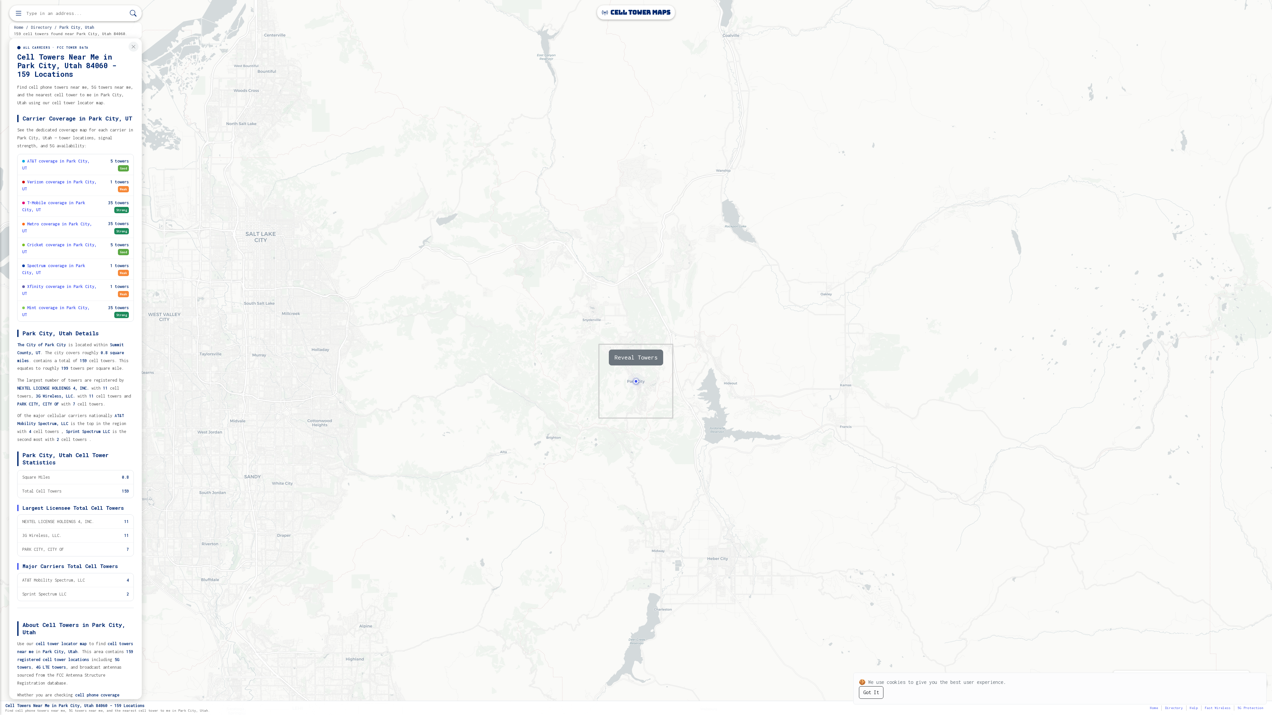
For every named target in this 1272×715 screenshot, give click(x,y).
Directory (41, 27)
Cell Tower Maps (639, 12)
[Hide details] (133, 47)
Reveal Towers (636, 357)
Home (18, 27)
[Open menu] (18, 13)
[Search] (133, 13)
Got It (871, 692)
